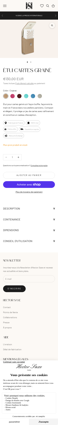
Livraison (7, 344)
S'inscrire (14, 288)
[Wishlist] (42, 6)
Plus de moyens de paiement (29, 192)
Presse (6, 322)
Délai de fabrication (12, 349)
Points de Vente (10, 312)
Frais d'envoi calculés (24, 83)
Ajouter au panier (29, 175)
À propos (7, 327)
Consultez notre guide (39, 165)
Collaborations (10, 317)
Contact (7, 307)
